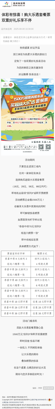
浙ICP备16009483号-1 (39, 400)
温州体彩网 (48, 388)
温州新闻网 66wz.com (25, 381)
